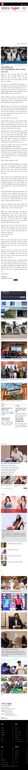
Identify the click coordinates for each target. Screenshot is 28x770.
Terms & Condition (5, 762)
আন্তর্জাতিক (3, 735)
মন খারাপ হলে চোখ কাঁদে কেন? (7, 474)
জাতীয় (2, 728)
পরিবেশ (16, 755)
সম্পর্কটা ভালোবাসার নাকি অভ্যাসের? (8, 465)
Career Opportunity (19, 741)
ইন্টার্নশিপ (17, 753)
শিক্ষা (3, 65)
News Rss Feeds (4, 764)
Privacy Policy (18, 739)
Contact (16, 762)
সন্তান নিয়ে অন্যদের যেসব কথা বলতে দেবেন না (10, 467)
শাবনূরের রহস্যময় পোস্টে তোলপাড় (15, 562)
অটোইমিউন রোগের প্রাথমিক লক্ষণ (7, 472)
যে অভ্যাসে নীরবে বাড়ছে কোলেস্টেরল (8, 471)
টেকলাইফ (17, 737)
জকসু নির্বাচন (3, 276)
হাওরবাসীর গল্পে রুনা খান (13, 550)
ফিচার (2, 753)
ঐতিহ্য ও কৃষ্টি (17, 735)
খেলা (3, 575)
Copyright (3, 766)
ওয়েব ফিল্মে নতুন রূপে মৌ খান (14, 556)
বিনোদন (3, 494)
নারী (2, 757)
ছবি (15, 760)
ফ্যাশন (2, 751)
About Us (3, 741)
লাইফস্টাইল (4, 444)
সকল (25, 4)
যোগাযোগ (17, 751)
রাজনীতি (2, 732)
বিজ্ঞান (2, 739)
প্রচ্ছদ (22, 4)
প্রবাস (2, 737)
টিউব (16, 757)
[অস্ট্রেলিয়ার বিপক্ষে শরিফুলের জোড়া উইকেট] (14, 584)
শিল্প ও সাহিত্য (18, 732)
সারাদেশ (2, 730)
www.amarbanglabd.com (11, 715)
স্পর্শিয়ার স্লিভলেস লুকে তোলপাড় (14, 543)
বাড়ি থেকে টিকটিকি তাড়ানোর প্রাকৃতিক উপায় (9, 469)
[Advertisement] (14, 26)
